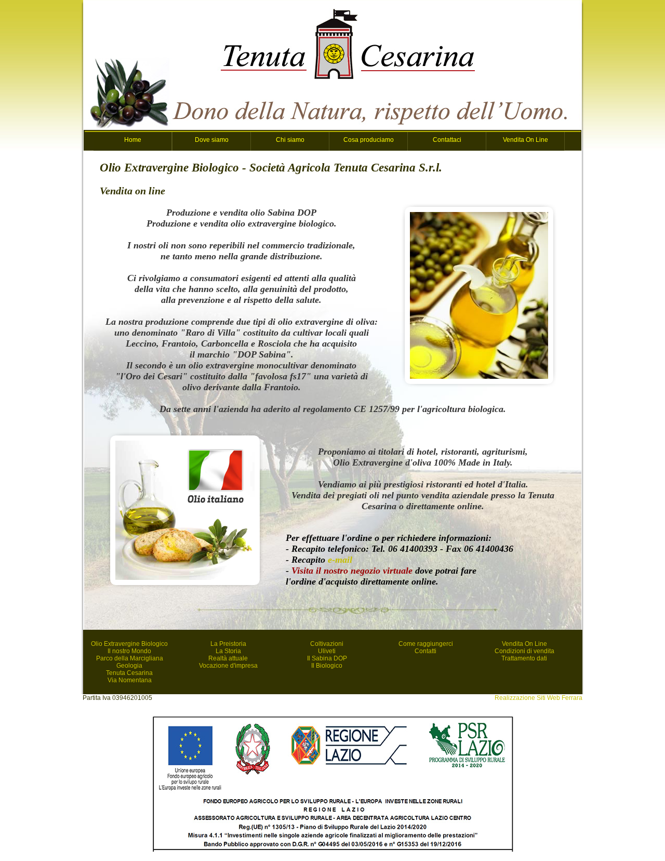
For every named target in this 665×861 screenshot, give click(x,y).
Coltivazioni (326, 643)
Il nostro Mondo (129, 651)
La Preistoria (228, 643)
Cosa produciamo (368, 139)
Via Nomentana (130, 680)
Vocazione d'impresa (228, 665)
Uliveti (327, 651)
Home (132, 139)
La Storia (228, 651)
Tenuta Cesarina (129, 673)
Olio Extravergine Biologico (129, 643)
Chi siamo (290, 139)
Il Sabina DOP (327, 658)
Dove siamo (212, 139)
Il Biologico (326, 665)
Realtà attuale (228, 658)
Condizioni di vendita (524, 651)
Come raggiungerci (425, 643)
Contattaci (447, 139)
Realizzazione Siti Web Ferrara (538, 697)
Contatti (425, 651)
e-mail (340, 559)
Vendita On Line (525, 139)
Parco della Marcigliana (129, 658)
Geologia (129, 665)
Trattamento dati (524, 658)
